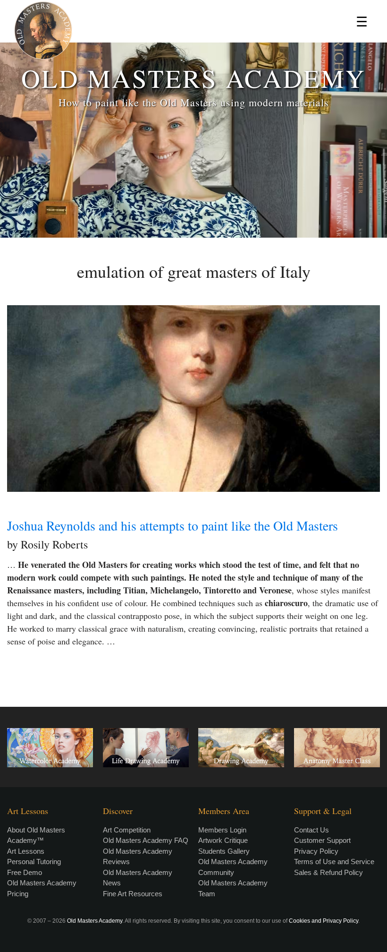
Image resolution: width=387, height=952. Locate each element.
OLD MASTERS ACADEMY (193, 77)
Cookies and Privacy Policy (323, 921)
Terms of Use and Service (334, 862)
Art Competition (127, 830)
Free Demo (24, 872)
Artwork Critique (223, 840)
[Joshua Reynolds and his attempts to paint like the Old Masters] (193, 398)
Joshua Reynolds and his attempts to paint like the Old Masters (172, 525)
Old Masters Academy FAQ (145, 840)
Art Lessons (25, 851)
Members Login (222, 830)
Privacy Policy (316, 851)
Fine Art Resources (132, 894)
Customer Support (322, 840)
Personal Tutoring (34, 862)
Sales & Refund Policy (328, 872)
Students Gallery (224, 851)
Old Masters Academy (94, 921)
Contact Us (311, 830)
